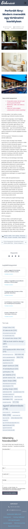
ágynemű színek (7, 427)
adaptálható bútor (8, 363)
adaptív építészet (10, 366)
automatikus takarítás (8, 394)
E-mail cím (5, 474)
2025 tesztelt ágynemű (8, 354)
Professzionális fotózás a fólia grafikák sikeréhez (13, 292)
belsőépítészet (8, 396)
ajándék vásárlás (9, 377)
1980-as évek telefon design (13, 342)
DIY (16, 402)
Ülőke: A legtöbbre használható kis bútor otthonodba (14, 281)
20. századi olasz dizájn (12, 338)
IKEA (7, 415)
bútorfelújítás (8, 399)
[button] (25, 3)
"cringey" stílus (8, 327)
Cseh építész (15, 235)
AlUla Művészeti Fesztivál (9, 383)
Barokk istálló (7, 235)
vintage (5, 420)
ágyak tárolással (8, 425)
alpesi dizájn (9, 381)
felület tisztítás (6, 412)
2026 (20, 357)
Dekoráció (8, 3)
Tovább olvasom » (8, 274)
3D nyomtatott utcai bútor (9, 333)
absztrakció (8, 360)
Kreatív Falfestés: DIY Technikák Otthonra (10, 313)
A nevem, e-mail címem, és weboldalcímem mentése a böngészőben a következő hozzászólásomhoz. (13, 488)
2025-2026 (19, 354)
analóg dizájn (10, 389)
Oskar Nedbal (21, 237)
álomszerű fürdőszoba (8, 430)
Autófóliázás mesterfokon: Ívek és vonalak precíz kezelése (14, 302)
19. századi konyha (8, 335)
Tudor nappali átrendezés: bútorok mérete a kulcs (12, 271)
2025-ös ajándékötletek (9, 357)
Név (3, 468)
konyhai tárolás (16, 415)
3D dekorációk (10, 330)
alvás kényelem (8, 386)
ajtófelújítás (8, 372)
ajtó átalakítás (9, 375)
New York (6, 418)
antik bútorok (7, 392)
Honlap (4, 480)
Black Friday (18, 396)
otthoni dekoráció (16, 418)
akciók (20, 377)
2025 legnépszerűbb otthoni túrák (13, 351)
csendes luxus (7, 402)
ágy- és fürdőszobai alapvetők (11, 422)
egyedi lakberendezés (13, 407)
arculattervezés (19, 392)
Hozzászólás (6, 449)
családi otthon (18, 399)
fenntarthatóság (15, 412)
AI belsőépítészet (10, 369)
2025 (5, 346)
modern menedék (12, 237)
